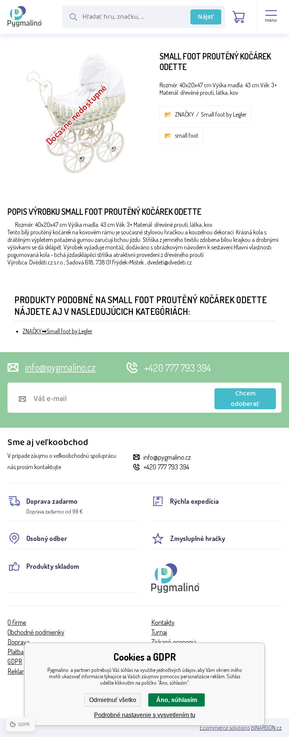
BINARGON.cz (266, 727)
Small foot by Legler (223, 114)
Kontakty (163, 622)
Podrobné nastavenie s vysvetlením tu (144, 715)
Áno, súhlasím (176, 700)
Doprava (18, 642)
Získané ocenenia (173, 642)
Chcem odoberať (245, 398)
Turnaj (159, 632)
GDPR (15, 661)
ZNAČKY (184, 114)
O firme (17, 622)
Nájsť (206, 17)
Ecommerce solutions (225, 727)
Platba (16, 651)
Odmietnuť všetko (112, 700)
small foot (186, 135)
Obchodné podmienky (36, 632)
